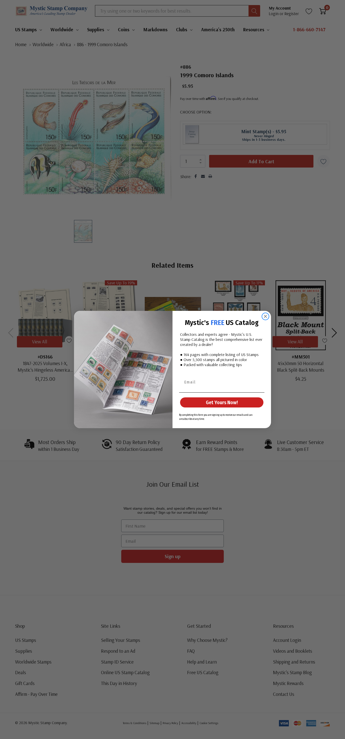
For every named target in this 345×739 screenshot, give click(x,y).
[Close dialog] (265, 316)
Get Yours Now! (222, 402)
